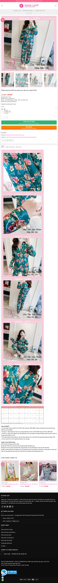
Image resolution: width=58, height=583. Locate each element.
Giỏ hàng (3, 546)
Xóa (56, 108)
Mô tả (2, 147)
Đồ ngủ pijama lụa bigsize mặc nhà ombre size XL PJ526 (14, 484)
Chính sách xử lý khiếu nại (7, 537)
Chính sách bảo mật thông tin (8, 532)
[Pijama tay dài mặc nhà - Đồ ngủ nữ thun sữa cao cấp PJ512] (29, 471)
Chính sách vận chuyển (6, 540)
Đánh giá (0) (19, 147)
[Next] (53, 43)
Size (2, 109)
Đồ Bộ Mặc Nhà (9, 135)
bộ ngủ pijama (12, 137)
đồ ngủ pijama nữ (33, 137)
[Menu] (2, 5)
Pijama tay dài (39, 10)
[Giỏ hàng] (56, 6)
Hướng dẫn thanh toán (6, 543)
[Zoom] (3, 69)
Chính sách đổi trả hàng (7, 529)
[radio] (3, 111)
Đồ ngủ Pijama (28, 10)
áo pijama (7, 137)
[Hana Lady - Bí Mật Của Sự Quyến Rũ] (29, 6)
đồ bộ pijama (26, 137)
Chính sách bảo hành (6, 535)
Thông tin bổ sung (9, 147)
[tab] (2, 147)
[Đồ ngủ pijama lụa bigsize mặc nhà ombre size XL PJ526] (10, 471)
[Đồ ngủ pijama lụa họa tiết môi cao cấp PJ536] (48, 471)
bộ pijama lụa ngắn (19, 137)
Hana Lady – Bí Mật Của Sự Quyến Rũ (15, 554)
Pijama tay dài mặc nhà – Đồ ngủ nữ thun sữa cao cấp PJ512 (34, 484)
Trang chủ (17, 10)
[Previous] (4, 43)
